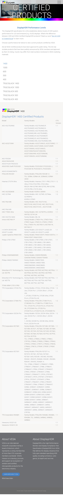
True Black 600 (10, 91)
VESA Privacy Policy (7, 478)
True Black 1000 (11, 87)
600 (4, 71)
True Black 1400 (11, 83)
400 (4, 79)
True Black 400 (10, 99)
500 (4, 75)
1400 (5, 63)
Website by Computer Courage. (39, 490)
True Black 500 (10, 95)
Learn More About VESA (11, 474)
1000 (5, 67)
